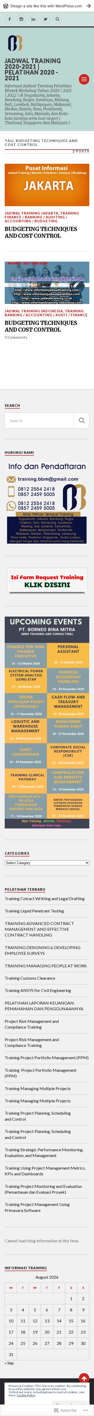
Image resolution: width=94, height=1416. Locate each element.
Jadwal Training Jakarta (31, 213)
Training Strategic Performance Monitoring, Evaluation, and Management (44, 1152)
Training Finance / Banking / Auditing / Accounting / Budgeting (42, 217)
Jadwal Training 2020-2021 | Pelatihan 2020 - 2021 (33, 69)
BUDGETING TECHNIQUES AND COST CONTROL (41, 233)
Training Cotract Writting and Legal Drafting (45, 898)
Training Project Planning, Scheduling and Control (38, 1115)
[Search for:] (47, 420)
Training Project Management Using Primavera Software (37, 1207)
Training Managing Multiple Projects (38, 1088)
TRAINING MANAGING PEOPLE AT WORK (46, 965)
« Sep (9, 1362)
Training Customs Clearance (30, 977)
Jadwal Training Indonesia (34, 311)
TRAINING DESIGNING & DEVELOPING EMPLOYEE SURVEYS (42, 950)
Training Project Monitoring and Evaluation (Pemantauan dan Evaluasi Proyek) (43, 1189)
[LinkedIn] (33, 19)
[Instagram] (21, 19)
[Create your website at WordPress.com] (47, 6)
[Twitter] (45, 19)
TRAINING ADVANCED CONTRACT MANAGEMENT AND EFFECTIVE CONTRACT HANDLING (39, 929)
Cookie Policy (26, 1395)
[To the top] (84, 1378)
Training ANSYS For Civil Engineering (38, 990)
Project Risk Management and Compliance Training (32, 1024)
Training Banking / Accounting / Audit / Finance (46, 313)
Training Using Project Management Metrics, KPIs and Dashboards (45, 1170)
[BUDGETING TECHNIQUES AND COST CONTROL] (47, 185)
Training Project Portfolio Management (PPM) (47, 1057)
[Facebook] (9, 19)
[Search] (57, 19)
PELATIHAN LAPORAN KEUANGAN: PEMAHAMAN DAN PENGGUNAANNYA (44, 1005)
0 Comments (16, 337)
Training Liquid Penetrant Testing (34, 910)
